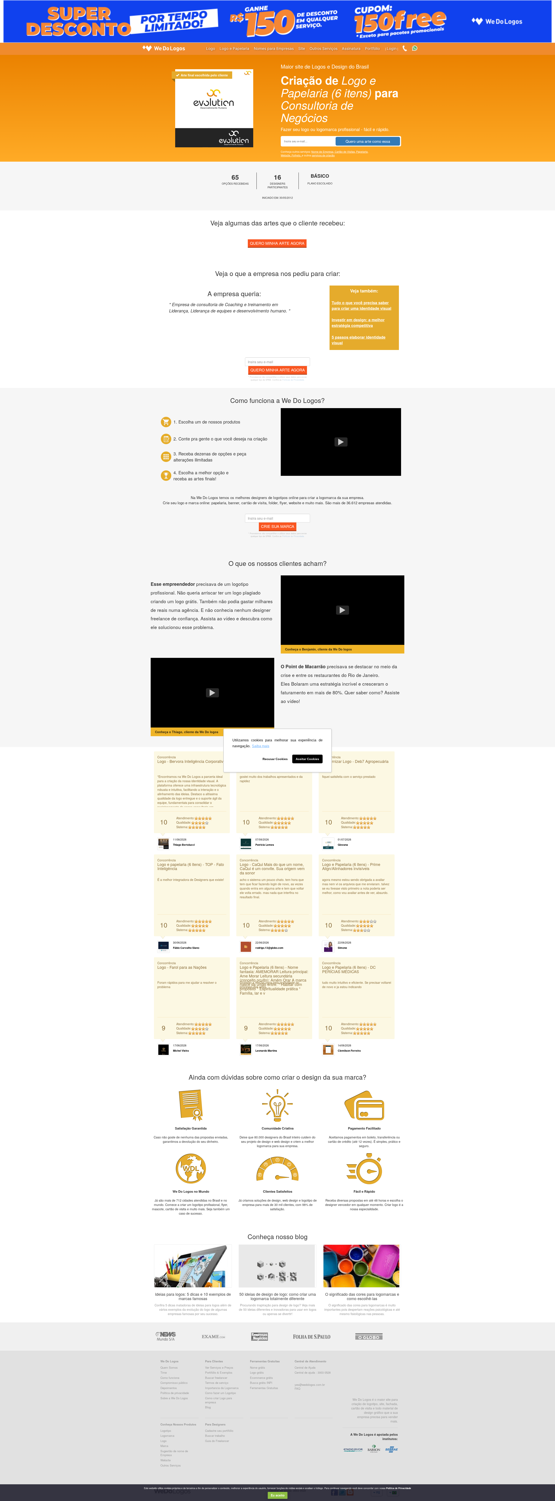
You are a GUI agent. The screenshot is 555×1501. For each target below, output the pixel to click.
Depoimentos (168, 1388)
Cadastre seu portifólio (219, 1431)
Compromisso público (174, 1383)
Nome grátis (257, 1367)
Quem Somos (169, 1367)
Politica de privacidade (174, 1393)
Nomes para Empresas (274, 48)
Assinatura (351, 48)
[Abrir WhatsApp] (10, 1490)
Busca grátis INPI (261, 1383)
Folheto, (297, 155)
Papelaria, (362, 151)
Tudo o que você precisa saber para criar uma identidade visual (361, 305)
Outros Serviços (324, 48)
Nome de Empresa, (323, 151)
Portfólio (372, 48)
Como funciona (169, 1378)
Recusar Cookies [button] (275, 759)
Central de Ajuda (305, 1367)
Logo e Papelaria (234, 48)
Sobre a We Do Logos (174, 1398)
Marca (164, 1446)
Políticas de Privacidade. (293, 379)
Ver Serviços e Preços (219, 1367)
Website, (286, 155)
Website (165, 1460)
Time (163, 1372)
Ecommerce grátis (261, 1378)
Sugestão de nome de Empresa (174, 1453)
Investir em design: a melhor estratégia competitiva (358, 322)
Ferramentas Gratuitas (264, 1388)
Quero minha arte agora (277, 243)
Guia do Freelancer (217, 1441)
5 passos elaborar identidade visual (358, 340)
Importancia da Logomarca (221, 1388)
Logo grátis (257, 1372)
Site (301, 48)
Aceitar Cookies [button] (307, 759)
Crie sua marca (277, 526)
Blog (208, 1407)
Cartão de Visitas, (345, 151)
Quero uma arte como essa (368, 141)
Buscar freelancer (216, 1378)
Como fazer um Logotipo (220, 1393)
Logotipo (165, 1431)
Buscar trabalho (215, 1436)
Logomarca (167, 1436)
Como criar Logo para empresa (218, 1400)
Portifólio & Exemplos (218, 1372)
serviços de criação (323, 155)
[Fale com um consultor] (417, 48)
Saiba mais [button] (260, 746)
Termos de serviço (216, 1383)
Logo (210, 48)
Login (392, 48)
